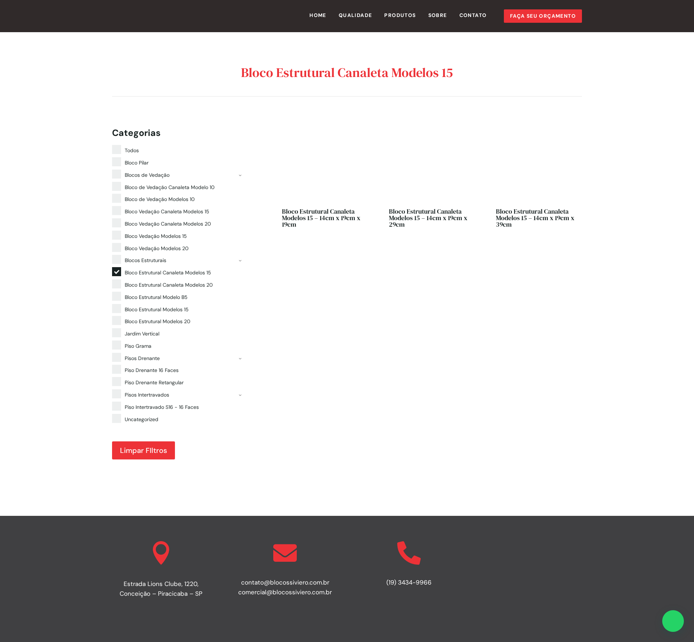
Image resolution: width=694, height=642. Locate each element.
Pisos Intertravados (147, 394)
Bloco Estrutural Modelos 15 (157, 309)
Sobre (437, 15)
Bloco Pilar (137, 162)
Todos (132, 150)
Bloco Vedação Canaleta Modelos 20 (168, 224)
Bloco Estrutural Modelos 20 (157, 321)
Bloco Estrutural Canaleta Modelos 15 (168, 272)
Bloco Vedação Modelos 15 (156, 236)
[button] (673, 621)
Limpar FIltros (143, 450)
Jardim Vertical (142, 333)
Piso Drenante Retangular (154, 382)
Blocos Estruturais (145, 260)
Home (317, 15)
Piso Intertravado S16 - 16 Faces (162, 407)
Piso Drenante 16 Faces (152, 370)
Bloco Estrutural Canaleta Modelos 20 (169, 285)
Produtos (400, 15)
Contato (473, 15)
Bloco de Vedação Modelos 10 (160, 199)
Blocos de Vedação (147, 175)
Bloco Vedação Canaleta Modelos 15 (167, 211)
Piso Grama (138, 346)
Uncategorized (141, 419)
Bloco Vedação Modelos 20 (157, 248)
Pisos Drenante (142, 358)
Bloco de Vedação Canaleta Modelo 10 (170, 187)
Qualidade (355, 15)
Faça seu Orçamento (543, 16)
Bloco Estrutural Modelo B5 (156, 297)
